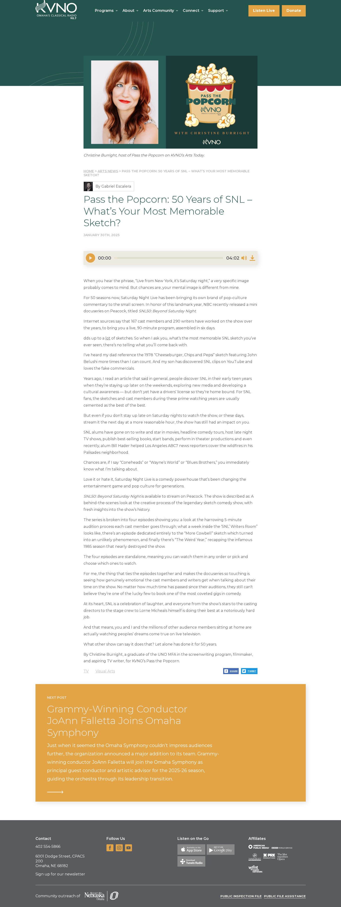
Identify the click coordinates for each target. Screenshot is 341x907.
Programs (104, 10)
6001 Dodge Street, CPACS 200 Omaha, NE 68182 (60, 861)
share (234, 671)
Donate (293, 10)
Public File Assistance (285, 896)
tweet (252, 671)
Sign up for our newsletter (60, 874)
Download (252, 258)
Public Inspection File (241, 896)
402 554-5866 (47, 846)
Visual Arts (105, 671)
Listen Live (264, 10)
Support (216, 10)
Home (89, 171)
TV (86, 671)
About (128, 10)
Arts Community (158, 10)
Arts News (108, 171)
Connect (191, 10)
